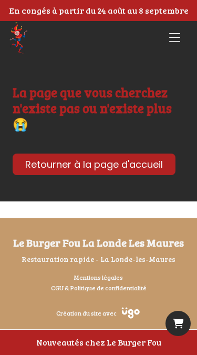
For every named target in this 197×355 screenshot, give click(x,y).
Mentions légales (98, 277)
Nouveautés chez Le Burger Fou (98, 342)
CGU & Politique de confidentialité (99, 287)
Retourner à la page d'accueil (94, 164)
